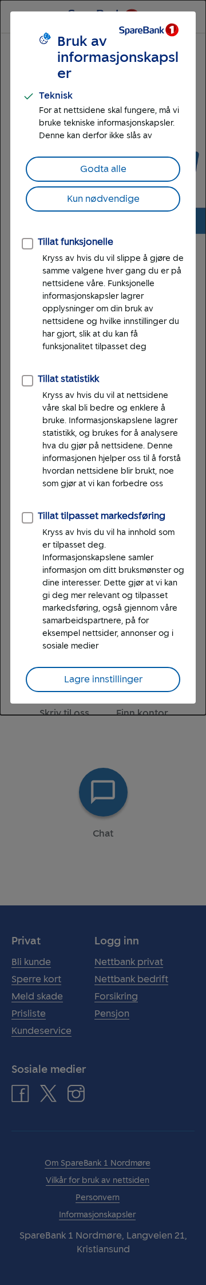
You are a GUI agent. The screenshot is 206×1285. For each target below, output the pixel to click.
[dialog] (103, 357)
